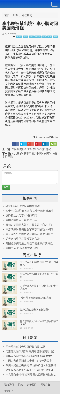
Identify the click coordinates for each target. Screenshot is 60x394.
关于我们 (31, 384)
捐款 (20, 384)
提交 (6, 187)
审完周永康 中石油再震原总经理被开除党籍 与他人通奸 (32, 374)
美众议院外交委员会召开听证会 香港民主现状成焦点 (32, 234)
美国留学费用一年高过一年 (21, 220)
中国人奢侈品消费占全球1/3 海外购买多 (29, 360)
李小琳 (19, 37)
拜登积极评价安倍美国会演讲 (23, 206)
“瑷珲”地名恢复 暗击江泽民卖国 (35, 297)
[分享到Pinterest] (38, 144)
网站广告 (45, 384)
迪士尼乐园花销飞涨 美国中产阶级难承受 (29, 210)
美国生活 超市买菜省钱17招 (22, 248)
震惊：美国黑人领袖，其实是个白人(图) (29, 224)
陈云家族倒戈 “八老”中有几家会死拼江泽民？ (39, 323)
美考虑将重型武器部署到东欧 (23, 238)
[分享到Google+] (30, 144)
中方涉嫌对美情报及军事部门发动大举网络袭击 (32, 229)
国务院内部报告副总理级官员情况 (31, 149)
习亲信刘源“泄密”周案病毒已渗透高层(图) (30, 351)
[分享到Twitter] (23, 144)
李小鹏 (37, 37)
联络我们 (9, 384)
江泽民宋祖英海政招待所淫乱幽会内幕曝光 (39, 263)
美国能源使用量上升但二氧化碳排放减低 (29, 243)
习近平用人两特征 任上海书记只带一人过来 (39, 287)
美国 (49, 37)
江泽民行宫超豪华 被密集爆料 (34, 309)
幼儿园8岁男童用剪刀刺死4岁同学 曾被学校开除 (30, 155)
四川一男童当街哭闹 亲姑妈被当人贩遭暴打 (31, 365)
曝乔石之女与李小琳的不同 (21, 215)
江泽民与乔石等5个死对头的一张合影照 (39, 275)
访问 (44, 37)
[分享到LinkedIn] (45, 144)
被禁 (25, 37)
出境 (31, 37)
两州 (55, 37)
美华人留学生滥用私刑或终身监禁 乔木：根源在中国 (32, 356)
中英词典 (9, 390)
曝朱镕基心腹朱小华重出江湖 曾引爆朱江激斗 (32, 370)
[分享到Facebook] (15, 144)
